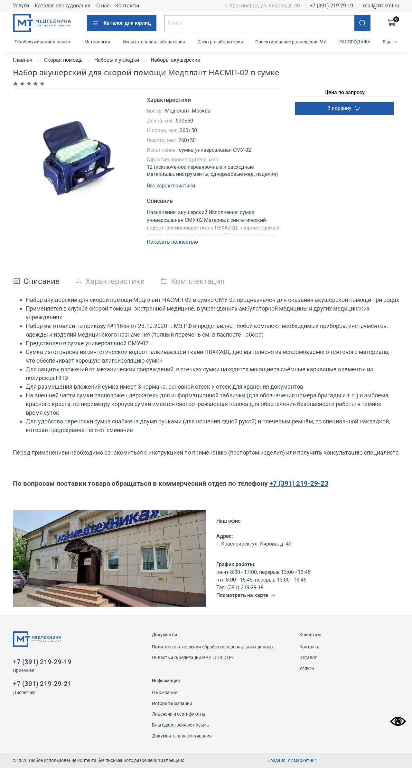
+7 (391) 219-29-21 (42, 684)
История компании (172, 703)
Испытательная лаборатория (154, 41)
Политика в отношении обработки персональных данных (213, 647)
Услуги (21, 6)
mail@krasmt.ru (381, 6)
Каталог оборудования (62, 6)
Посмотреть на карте (242, 595)
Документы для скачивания (182, 736)
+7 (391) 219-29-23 (298, 483)
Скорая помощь (63, 60)
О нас (102, 6)
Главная (23, 60)
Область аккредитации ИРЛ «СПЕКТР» (193, 657)
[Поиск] (362, 23)
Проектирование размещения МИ (291, 41)
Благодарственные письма (180, 725)
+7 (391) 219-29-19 (331, 6)
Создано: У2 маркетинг (291, 760)
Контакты (127, 6)
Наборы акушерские (175, 60)
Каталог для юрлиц (127, 23)
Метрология (97, 41)
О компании (164, 692)
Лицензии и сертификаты (178, 714)
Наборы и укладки (116, 60)
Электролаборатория (220, 41)
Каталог (308, 657)
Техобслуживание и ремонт (43, 41)
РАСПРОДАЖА (354, 41)
